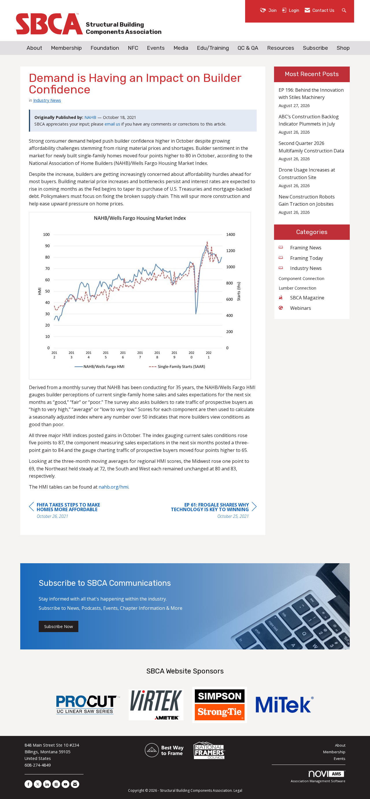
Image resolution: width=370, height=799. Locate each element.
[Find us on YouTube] (65, 784)
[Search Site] (344, 9)
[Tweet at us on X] (38, 784)
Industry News (47, 100)
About (34, 48)
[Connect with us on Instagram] (56, 784)
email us (112, 124)
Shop (343, 48)
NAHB (90, 117)
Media (180, 48)
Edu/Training (213, 48)
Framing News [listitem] (305, 247)
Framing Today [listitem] (306, 258)
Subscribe (315, 48)
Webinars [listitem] (300, 308)
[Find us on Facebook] (28, 784)
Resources (280, 48)
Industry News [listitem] (306, 268)
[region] (213, 511)
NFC (133, 48)
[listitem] (312, 97)
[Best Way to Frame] (164, 751)
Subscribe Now (58, 626)
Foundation (104, 48)
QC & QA (248, 48)
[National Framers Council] (209, 751)
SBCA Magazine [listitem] (307, 297)
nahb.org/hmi (113, 487)
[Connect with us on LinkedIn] (47, 784)
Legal (238, 790)
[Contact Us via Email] (75, 784)
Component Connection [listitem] (301, 278)
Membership (66, 48)
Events (156, 48)
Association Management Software (318, 781)
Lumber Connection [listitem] (297, 288)
